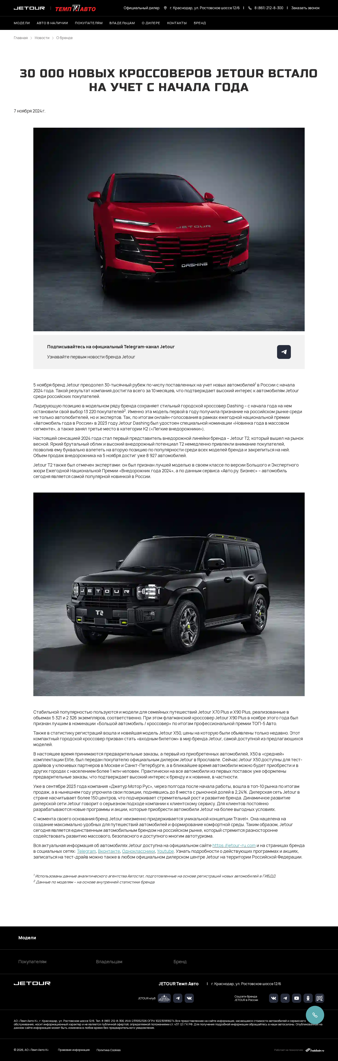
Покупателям (32, 962)
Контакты (177, 23)
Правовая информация (74, 1050)
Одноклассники (138, 851)
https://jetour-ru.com (234, 845)
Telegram (86, 851)
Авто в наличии (52, 23)
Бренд (180, 962)
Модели (27, 938)
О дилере (151, 23)
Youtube (165, 851)
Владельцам (109, 962)
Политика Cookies (109, 1050)
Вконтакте (109, 851)
